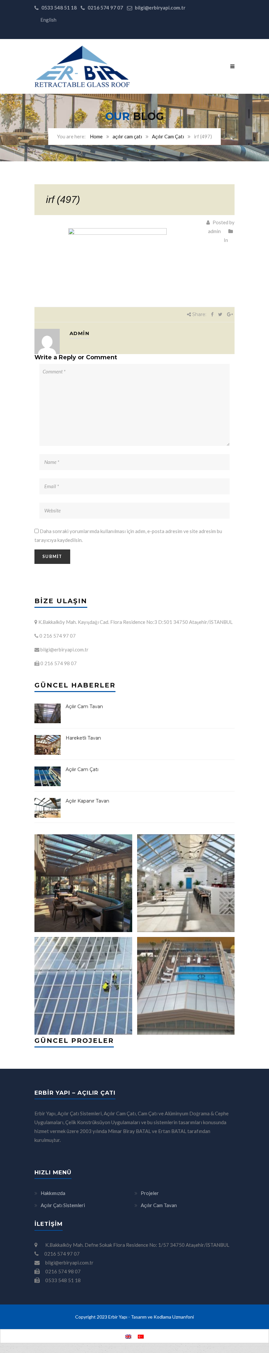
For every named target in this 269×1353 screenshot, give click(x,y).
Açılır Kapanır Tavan (87, 801)
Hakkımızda (53, 1193)
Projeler (150, 1193)
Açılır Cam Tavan (84, 706)
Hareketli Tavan (83, 738)
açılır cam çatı (127, 136)
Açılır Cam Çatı (168, 136)
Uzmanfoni (183, 1317)
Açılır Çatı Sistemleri (63, 1205)
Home (96, 136)
